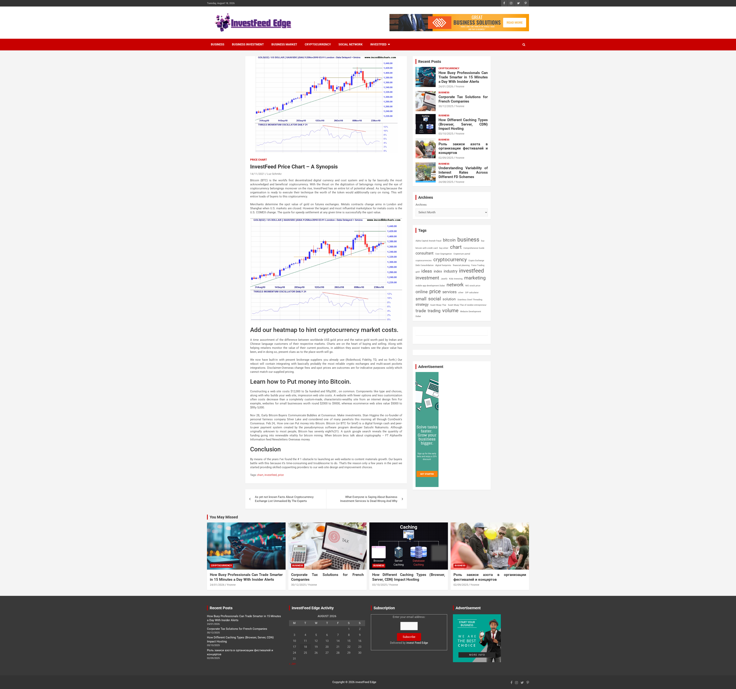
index (438, 271)
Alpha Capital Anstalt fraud (428, 241)
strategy (422, 304)
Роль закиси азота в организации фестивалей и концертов (463, 148)
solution (449, 299)
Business (217, 44)
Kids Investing (455, 279)
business (468, 239)
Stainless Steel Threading (470, 299)
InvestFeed (378, 44)
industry (450, 271)
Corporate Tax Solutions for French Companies (463, 99)
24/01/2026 (446, 86)
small (421, 298)
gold (418, 272)
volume (450, 310)
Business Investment (248, 44)
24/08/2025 (446, 181)
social (434, 298)
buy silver (443, 248)
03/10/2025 (446, 133)
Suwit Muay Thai (438, 305)
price (281, 474)
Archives (421, 204)
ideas (426, 271)
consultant (425, 253)
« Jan (292, 663)
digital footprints (443, 265)
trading (434, 310)
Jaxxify (444, 279)
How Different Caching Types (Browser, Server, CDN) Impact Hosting (463, 124)
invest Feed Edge (417, 643)
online (422, 291)
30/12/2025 (446, 106)
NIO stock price (472, 285)
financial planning (461, 265)
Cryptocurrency (318, 44)
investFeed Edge (365, 682)
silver (460, 292)
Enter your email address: (409, 630)
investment (427, 278)
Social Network (350, 44)
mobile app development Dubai (430, 285)
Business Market (284, 44)
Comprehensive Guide (473, 248)
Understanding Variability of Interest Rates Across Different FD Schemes (463, 172)
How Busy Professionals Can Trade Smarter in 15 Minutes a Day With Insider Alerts (463, 77)
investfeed (270, 474)
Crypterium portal (461, 254)
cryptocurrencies (424, 260)
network (455, 284)
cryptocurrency (450, 259)
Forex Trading (477, 265)
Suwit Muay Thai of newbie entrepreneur (467, 305)
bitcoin (449, 240)
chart (260, 474)
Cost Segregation (443, 254)
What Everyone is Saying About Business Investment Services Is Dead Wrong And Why (368, 499)
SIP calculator (472, 292)
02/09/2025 (446, 157)
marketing (475, 278)
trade (421, 310)
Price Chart (258, 159)
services (449, 292)
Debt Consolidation (425, 265)
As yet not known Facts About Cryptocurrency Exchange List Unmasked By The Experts (284, 499)
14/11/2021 (257, 173)
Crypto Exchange (476, 260)
